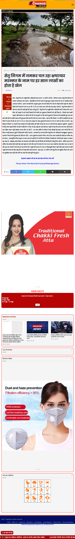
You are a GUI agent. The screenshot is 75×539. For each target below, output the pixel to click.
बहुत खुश (6, 298)
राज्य (11, 70)
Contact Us (22, 522)
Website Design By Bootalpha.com (32, 524)
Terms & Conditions (67, 522)
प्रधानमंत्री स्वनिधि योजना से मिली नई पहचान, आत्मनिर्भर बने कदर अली (37, 336)
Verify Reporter (47, 522)
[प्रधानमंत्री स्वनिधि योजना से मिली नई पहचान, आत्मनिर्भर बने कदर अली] (37, 327)
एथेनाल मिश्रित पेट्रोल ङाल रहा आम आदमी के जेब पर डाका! (61, 336)
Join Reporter (38, 522)
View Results (37, 307)
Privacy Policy (57, 522)
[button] (72, 182)
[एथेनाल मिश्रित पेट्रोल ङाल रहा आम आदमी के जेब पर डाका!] (61, 327)
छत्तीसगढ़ (15, 70)
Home (7, 70)
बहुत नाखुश (7, 300)
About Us (14, 522)
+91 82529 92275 (48, 524)
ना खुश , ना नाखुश (8, 302)
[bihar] (37, 4)
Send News (29, 522)
